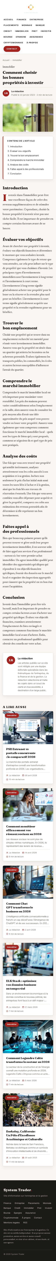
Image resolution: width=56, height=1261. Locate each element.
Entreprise (36, 19)
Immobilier (22, 31)
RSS (25, 1222)
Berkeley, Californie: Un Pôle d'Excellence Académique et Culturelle (24, 1135)
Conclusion (15, 173)
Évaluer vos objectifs (20, 151)
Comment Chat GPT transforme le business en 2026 (19, 907)
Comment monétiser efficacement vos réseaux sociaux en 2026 (24, 830)
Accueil (8, 19)
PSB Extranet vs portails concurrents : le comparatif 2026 (20, 752)
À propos (32, 43)
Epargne (21, 37)
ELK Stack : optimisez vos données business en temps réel (21, 984)
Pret (34, 31)
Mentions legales (12, 1222)
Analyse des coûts (19, 164)
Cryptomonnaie (13, 43)
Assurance (36, 37)
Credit (8, 31)
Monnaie (27, 25)
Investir (46, 31)
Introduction (16, 146)
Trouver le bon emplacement (24, 155)
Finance (22, 19)
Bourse (8, 37)
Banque (40, 25)
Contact (12, 49)
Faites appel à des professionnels (27, 169)
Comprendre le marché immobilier (27, 160)
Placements (11, 25)
